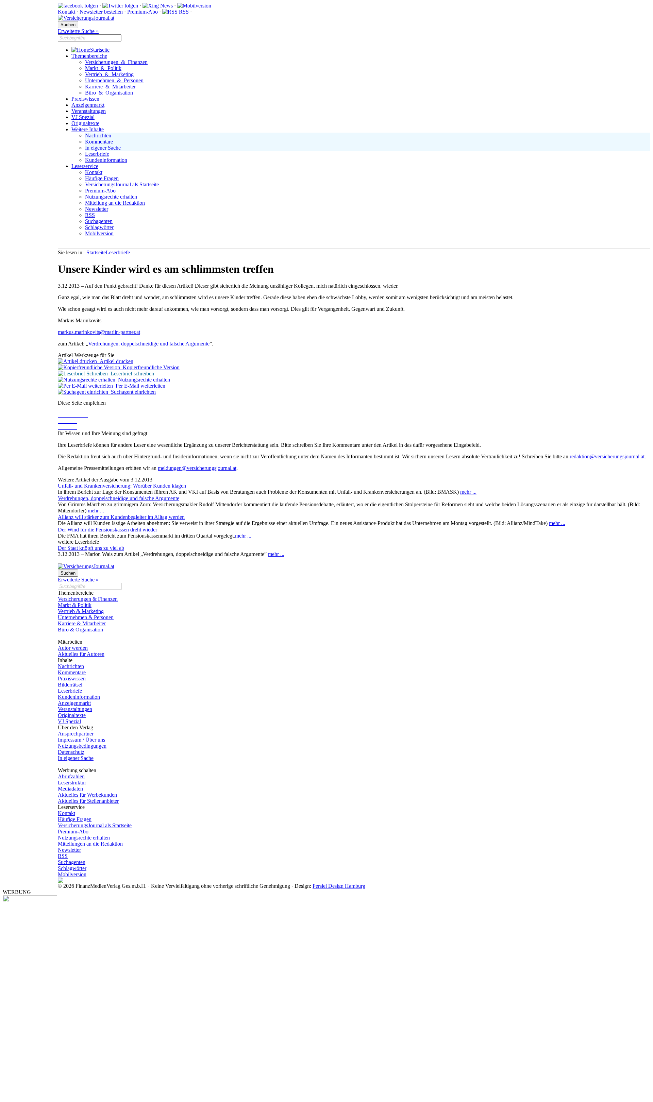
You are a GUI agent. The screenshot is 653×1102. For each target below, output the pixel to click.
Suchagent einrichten (132, 392)
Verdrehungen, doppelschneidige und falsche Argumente (149, 343)
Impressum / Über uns (81, 740)
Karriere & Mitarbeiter (110, 86)
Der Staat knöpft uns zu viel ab (91, 548)
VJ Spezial (83, 117)
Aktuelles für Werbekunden (87, 795)
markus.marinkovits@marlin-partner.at (99, 332)
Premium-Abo (142, 12)
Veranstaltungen (88, 111)
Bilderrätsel (70, 685)
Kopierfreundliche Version (150, 367)
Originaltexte (85, 123)
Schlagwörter (99, 227)
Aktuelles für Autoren (81, 654)
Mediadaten (70, 789)
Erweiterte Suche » (78, 31)
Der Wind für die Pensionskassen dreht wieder (107, 529)
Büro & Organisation (109, 93)
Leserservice (84, 166)
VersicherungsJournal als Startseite (122, 184)
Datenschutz (71, 752)
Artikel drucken (115, 361)
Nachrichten (98, 135)
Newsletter (91, 12)
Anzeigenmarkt (87, 105)
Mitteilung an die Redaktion (115, 203)
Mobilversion (99, 233)
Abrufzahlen (71, 776)
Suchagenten (99, 221)
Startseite (100, 50)
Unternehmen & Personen (114, 80)
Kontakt (66, 12)
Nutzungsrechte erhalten (111, 197)
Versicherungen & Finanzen (116, 62)
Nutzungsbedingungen (82, 746)
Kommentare (99, 142)
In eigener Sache (103, 148)
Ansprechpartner (76, 733)
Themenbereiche (89, 56)
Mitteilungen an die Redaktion (90, 844)
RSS (183, 12)
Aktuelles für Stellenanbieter (88, 801)
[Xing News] (158, 6)
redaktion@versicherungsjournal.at (606, 456)
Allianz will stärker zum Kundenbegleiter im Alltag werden (121, 517)
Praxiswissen (85, 99)
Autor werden (73, 648)
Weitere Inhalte (87, 129)
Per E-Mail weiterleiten (139, 386)
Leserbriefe (97, 154)
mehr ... (468, 492)
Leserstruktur (72, 782)
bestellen (113, 12)
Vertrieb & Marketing (109, 74)
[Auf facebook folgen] (78, 6)
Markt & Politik (103, 68)
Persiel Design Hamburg (339, 886)
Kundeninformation (106, 160)
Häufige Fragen (102, 178)
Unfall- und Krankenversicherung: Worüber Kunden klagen (122, 486)
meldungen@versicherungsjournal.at (197, 468)
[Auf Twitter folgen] (120, 6)
